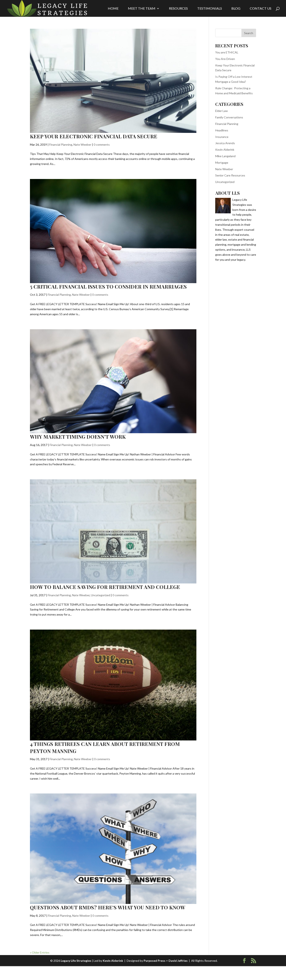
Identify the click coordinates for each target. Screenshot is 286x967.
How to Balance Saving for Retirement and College (105, 586)
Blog (235, 8)
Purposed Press (154, 960)
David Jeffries (178, 960)
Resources (178, 8)
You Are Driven (225, 59)
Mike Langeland (225, 156)
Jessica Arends (225, 143)
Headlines (221, 130)
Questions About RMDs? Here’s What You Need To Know (107, 907)
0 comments (102, 144)
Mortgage (221, 162)
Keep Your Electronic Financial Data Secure (93, 136)
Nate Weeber (82, 144)
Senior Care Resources (230, 175)
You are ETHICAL (226, 52)
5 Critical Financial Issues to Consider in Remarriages (108, 286)
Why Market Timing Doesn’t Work (78, 436)
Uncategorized (100, 595)
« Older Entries (39, 952)
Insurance (221, 137)
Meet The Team (141, 8)
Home (113, 8)
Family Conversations (229, 117)
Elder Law (221, 111)
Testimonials (209, 8)
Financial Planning (60, 144)
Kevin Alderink (224, 149)
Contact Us (260, 8)
